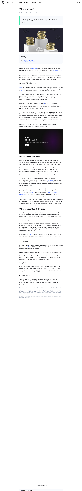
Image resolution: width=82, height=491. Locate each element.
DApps (58, 182)
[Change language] (79, 2)
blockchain (34, 68)
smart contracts (49, 180)
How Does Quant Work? (28, 60)
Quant (21, 87)
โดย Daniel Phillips (23, 12)
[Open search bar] (77, 2)
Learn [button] (7, 2)
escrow (36, 190)
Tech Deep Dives (23, 7)
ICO (21, 90)
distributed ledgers (57, 70)
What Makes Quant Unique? (29, 61)
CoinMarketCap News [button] (23, 2)
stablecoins (31, 192)
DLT (39, 103)
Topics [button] (13, 2)
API (44, 103)
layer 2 (32, 234)
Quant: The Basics (27, 59)
